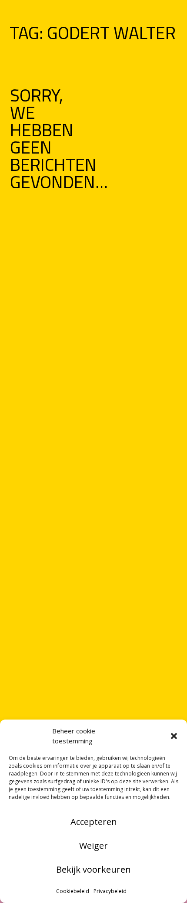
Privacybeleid (110, 891)
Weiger (93, 845)
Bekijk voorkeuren (93, 869)
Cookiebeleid (72, 891)
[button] (174, 736)
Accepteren (93, 822)
